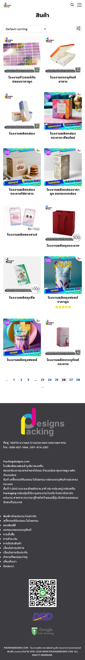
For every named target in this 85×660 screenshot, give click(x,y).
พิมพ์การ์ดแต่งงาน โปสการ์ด (19, 516)
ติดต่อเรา (8, 566)
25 (57, 379)
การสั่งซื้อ (9, 534)
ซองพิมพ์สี (9, 525)
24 (49, 379)
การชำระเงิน (10, 539)
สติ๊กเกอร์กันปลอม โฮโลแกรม (20, 521)
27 (71, 379)
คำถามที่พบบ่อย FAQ (15, 557)
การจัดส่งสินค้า (12, 543)
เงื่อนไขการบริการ (13, 548)
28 (78, 379)
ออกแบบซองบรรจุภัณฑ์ (17, 530)
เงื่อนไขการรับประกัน (15, 552)
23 (42, 379)
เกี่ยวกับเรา (9, 561)
